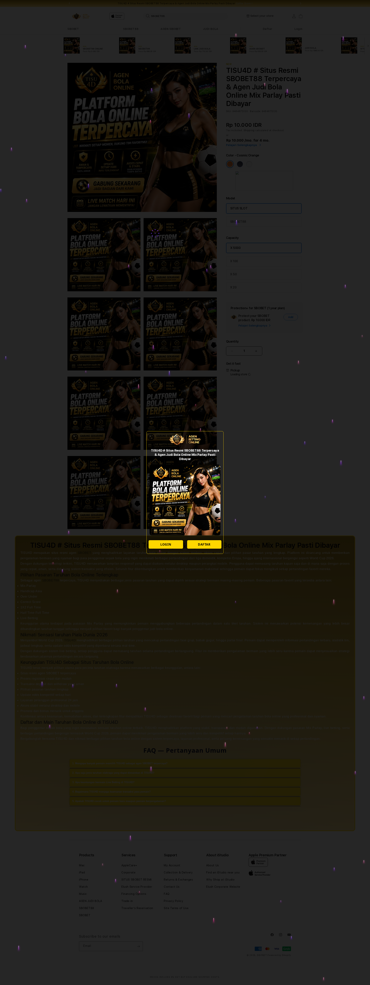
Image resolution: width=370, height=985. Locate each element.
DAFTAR (204, 544)
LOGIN (165, 544)
